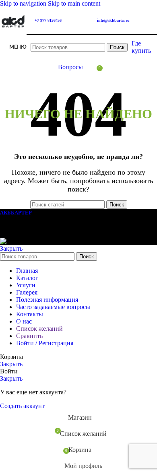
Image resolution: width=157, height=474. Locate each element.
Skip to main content (74, 3)
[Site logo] (13, 35)
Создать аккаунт (22, 405)
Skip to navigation (24, 3)
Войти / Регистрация (44, 343)
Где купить (141, 47)
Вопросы (70, 67)
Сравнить (29, 335)
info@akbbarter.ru (113, 20)
